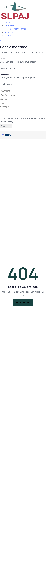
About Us (8, 32)
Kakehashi (9, 25)
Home (7, 22)
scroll (2, 40)
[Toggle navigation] (37, 135)
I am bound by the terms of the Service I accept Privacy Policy (23, 120)
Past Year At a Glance (19, 29)
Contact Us (9, 35)
